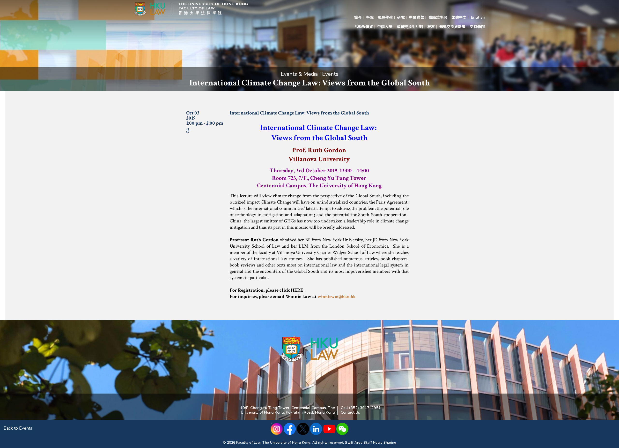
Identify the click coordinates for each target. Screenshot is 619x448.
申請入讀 (384, 26)
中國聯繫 (416, 17)
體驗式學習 (437, 17)
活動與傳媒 (363, 26)
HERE (297, 290)
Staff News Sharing (380, 442)
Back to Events (18, 428)
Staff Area (353, 442)
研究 (401, 17)
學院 (370, 17)
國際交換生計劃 (410, 26)
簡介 (358, 17)
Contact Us (350, 412)
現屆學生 (385, 17)
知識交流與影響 (452, 26)
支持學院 (477, 26)
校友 (431, 26)
